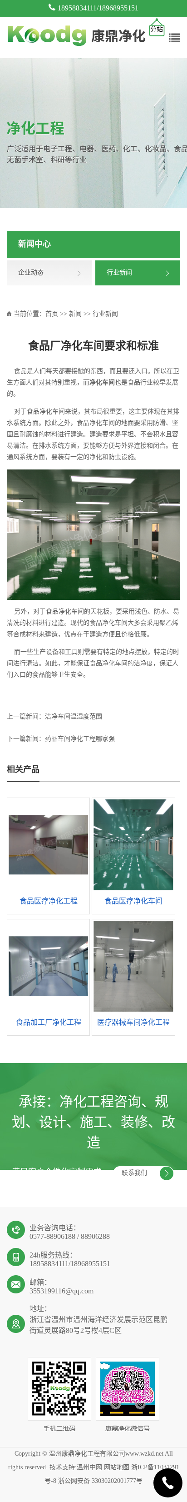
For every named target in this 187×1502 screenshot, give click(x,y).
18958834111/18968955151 (98, 8)
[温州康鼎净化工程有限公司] (76, 36)
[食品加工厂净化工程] (48, 966)
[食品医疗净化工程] (48, 844)
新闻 (75, 314)
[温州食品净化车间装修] (93, 534)
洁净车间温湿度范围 (73, 717)
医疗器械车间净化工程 (133, 1023)
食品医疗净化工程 (49, 901)
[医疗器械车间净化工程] (133, 966)
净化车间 (52, 412)
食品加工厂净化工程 (48, 1023)
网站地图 (116, 1467)
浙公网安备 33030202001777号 (100, 1481)
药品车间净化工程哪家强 (80, 739)
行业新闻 (105, 314)
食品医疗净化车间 (133, 901)
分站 (156, 29)
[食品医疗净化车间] (133, 844)
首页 (51, 314)
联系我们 (134, 1173)
